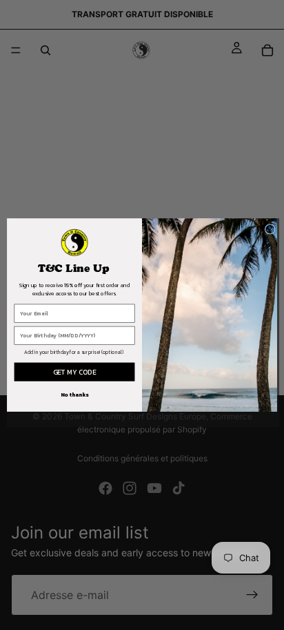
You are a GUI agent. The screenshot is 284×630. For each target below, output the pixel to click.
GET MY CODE (74, 372)
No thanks (75, 394)
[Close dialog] (269, 229)
